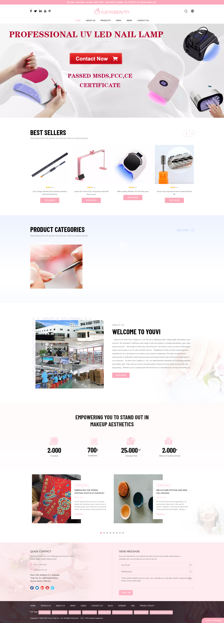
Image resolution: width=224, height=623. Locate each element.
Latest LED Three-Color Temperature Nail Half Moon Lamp (91, 193)
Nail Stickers (44, 294)
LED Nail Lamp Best (59, 612)
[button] (217, 70)
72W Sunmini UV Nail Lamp (122, 612)
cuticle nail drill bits (90, 612)
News (129, 20)
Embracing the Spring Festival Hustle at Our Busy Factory (89, 492)
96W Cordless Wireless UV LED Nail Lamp (133, 191)
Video (118, 20)
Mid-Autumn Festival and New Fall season (171, 491)
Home (78, 20)
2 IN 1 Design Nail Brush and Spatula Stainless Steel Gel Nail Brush (49, 193)
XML (133, 606)
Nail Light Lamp (105, 612)
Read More (79, 514)
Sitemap (122, 606)
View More (49, 200)
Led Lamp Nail (44, 612)
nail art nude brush (141, 612)
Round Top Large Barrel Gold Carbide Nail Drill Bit (174, 193)
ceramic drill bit (75, 612)
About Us (90, 20)
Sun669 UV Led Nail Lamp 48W (161, 612)
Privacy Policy (147, 606)
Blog (110, 606)
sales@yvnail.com (148, 2)
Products (105, 20)
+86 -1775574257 (130, 2)
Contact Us (143, 20)
